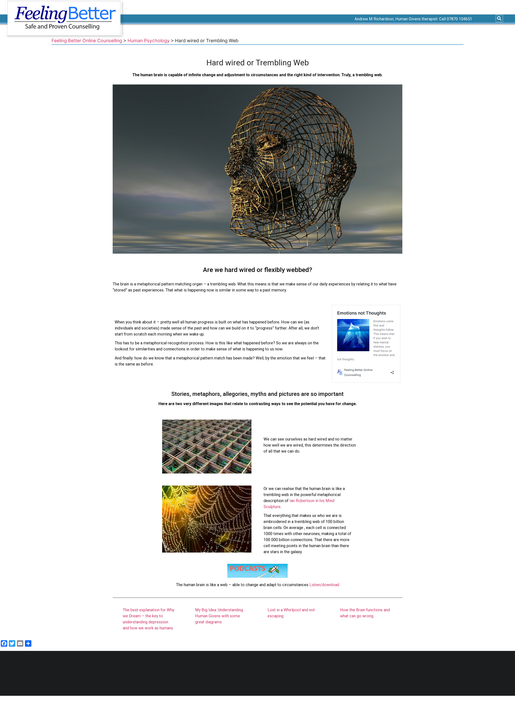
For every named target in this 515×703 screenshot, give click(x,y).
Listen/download (324, 584)
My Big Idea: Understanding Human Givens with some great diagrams (219, 615)
